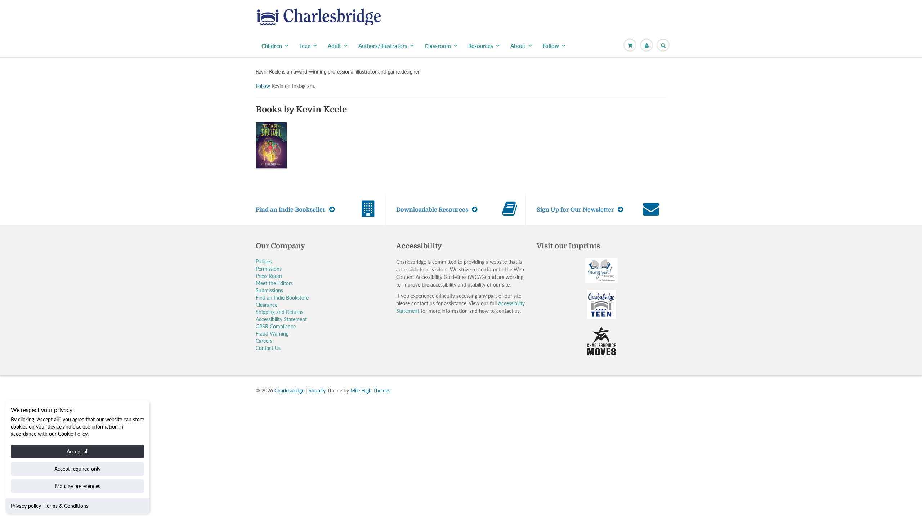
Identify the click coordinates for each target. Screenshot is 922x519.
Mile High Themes (370, 390)
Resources (480, 46)
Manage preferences (77, 486)
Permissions (269, 269)
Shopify (317, 390)
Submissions (269, 290)
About (517, 46)
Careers (264, 341)
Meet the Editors (274, 283)
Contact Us (268, 348)
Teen (304, 46)
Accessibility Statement (281, 319)
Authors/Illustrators (382, 46)
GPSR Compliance (276, 326)
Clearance (266, 305)
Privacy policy (26, 506)
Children (271, 46)
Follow (551, 46)
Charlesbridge (289, 390)
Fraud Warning (272, 334)
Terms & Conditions (66, 506)
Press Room (269, 276)
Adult (334, 46)
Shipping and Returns (279, 312)
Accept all (77, 451)
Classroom (438, 46)
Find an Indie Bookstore (282, 297)
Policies (264, 261)
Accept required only (77, 469)
